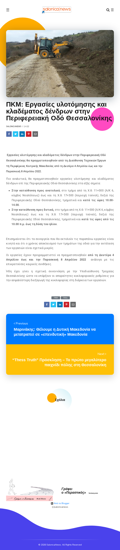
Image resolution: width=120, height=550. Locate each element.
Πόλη (65, 298)
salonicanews (13, 126)
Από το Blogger (61, 503)
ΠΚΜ (56, 298)
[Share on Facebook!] (9, 134)
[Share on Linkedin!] (22, 134)
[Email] (35, 134)
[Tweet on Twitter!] (15, 134)
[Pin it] (28, 134)
